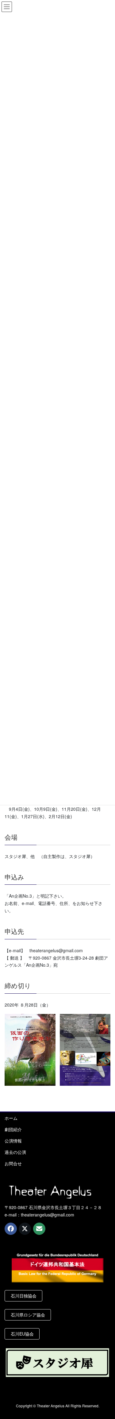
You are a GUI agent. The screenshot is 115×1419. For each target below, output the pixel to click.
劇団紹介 (13, 1129)
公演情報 (13, 1141)
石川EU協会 (22, 1334)
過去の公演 (15, 1152)
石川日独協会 (23, 1296)
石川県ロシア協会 (28, 1315)
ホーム (11, 1118)
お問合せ (13, 1163)
